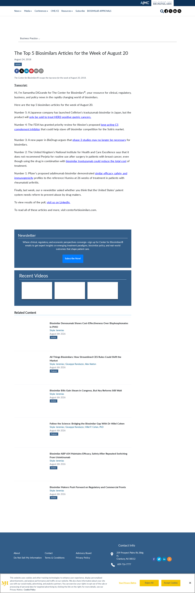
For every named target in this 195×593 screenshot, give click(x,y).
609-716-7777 (124, 564)
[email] (36, 70)
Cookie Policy (29, 590)
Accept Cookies (171, 583)
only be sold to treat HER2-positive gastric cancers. (60, 117)
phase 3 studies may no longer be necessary (99, 140)
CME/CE (55, 11)
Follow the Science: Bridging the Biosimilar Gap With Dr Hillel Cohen (87, 423)
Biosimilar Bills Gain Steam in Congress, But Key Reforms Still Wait (86, 390)
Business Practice (29, 38)
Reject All (149, 583)
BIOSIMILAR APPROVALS (99, 11)
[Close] (190, 583)
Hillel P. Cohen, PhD (94, 427)
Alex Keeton (90, 364)
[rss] (169, 559)
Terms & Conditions (55, 558)
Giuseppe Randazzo (74, 364)
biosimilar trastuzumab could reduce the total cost (96, 161)
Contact (49, 553)
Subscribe (80, 11)
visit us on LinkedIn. (58, 202)
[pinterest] (31, 70)
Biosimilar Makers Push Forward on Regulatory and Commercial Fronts (88, 487)
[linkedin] (26, 70)
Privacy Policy (83, 558)
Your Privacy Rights (127, 583)
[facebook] (16, 70)
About (17, 553)
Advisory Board (83, 553)
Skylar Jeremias (57, 330)
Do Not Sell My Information (28, 558)
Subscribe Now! (73, 258)
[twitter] (21, 70)
